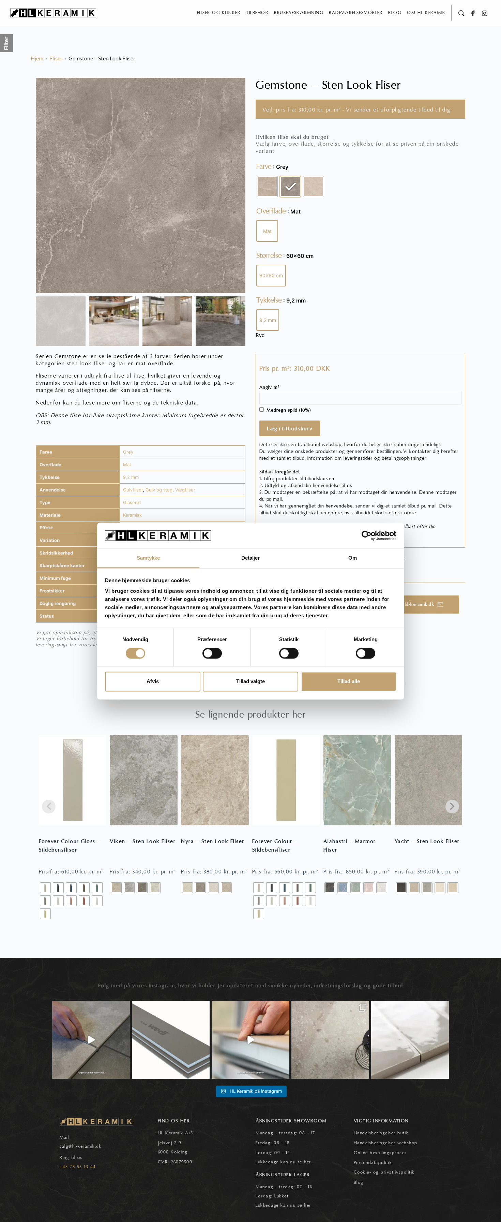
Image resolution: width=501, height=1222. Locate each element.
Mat (127, 464)
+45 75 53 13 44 (78, 1166)
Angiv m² (269, 387)
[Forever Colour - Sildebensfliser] (286, 780)
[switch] (212, 653)
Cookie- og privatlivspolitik (384, 1172)
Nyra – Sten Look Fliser (212, 841)
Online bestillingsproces (380, 1152)
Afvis (153, 681)
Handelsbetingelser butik (381, 1133)
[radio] (267, 186)
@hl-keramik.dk (85, 1146)
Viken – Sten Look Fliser (143, 841)
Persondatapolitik (373, 1162)
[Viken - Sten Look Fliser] (144, 780)
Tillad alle (348, 681)
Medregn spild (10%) (289, 410)
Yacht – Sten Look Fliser (427, 841)
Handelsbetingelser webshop (386, 1143)
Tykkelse (269, 300)
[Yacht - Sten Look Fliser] (428, 780)
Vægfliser (185, 489)
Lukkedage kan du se (283, 1162)
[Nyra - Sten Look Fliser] (215, 780)
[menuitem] (218, 13)
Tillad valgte (250, 681)
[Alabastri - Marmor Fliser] (357, 780)
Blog (359, 1182)
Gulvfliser (133, 489)
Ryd (260, 335)
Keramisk (132, 515)
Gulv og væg (159, 489)
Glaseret (132, 502)
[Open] (91, 1040)
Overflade (271, 211)
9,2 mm (131, 477)
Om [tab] (352, 558)
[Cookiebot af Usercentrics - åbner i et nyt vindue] (366, 535)
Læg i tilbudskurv (290, 428)
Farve (264, 166)
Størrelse (269, 255)
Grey (128, 452)
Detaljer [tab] (250, 558)
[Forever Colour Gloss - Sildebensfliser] (73, 780)
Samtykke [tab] (148, 558)
